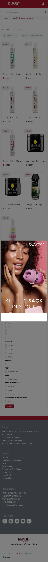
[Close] (43, 244)
